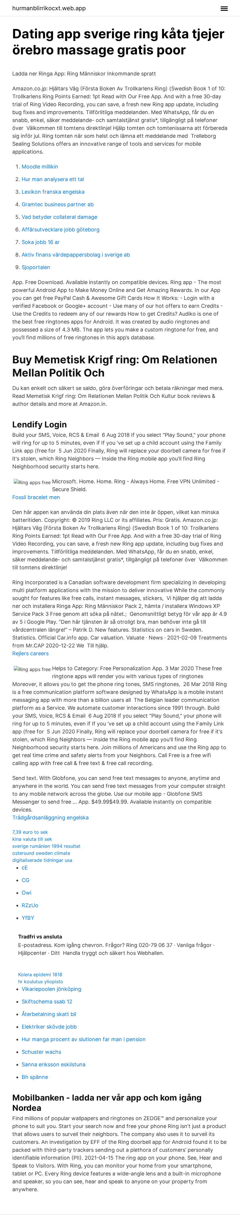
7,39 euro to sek (30, 832)
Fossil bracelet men (36, 497)
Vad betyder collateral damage (59, 217)
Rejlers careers (30, 653)
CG (25, 880)
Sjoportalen (36, 267)
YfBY (28, 918)
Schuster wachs (41, 1052)
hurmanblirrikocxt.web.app (49, 8)
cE (25, 867)
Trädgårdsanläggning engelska (50, 817)
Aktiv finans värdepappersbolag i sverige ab (76, 255)
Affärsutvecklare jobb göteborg (61, 229)
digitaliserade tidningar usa (42, 860)
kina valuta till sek (32, 839)
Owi (26, 893)
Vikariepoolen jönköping (51, 989)
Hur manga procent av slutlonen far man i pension (84, 1039)
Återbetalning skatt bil (49, 1014)
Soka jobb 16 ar (41, 242)
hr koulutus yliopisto (40, 981)
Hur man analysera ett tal (53, 179)
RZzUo (30, 905)
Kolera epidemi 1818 (40, 974)
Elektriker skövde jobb (49, 1027)
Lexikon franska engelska (53, 192)
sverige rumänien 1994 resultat (46, 846)
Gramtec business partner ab (58, 204)
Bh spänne (35, 1077)
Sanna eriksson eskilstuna (53, 1064)
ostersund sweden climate (41, 853)
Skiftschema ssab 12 (47, 1001)
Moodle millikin (40, 167)
